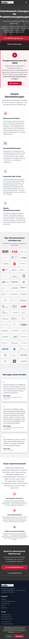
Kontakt (3, 605)
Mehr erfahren (14, 83)
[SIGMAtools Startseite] (7, 2)
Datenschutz (4, 607)
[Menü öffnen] (26, 2)
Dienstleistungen (5, 603)
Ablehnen (9, 636)
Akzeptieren (19, 636)
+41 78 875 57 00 (15, 573)
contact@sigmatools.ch (16, 567)
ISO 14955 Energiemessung (8, 601)
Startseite (3, 599)
